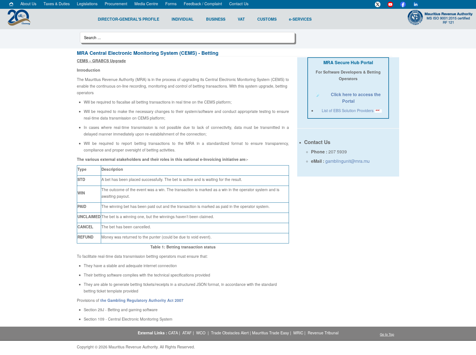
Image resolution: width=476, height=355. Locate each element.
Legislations (87, 3)
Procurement (116, 3)
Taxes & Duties (57, 3)
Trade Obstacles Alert (230, 332)
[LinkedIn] (416, 4)
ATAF (187, 332)
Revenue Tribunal (323, 332)
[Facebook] (403, 4)
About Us (28, 3)
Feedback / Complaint (203, 3)
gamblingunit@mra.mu (347, 161)
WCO (200, 332)
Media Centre (146, 3)
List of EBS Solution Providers (348, 110)
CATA (173, 332)
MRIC (298, 332)
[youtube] (390, 4)
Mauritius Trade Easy (270, 332)
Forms (171, 3)
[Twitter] (378, 4)
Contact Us (238, 3)
